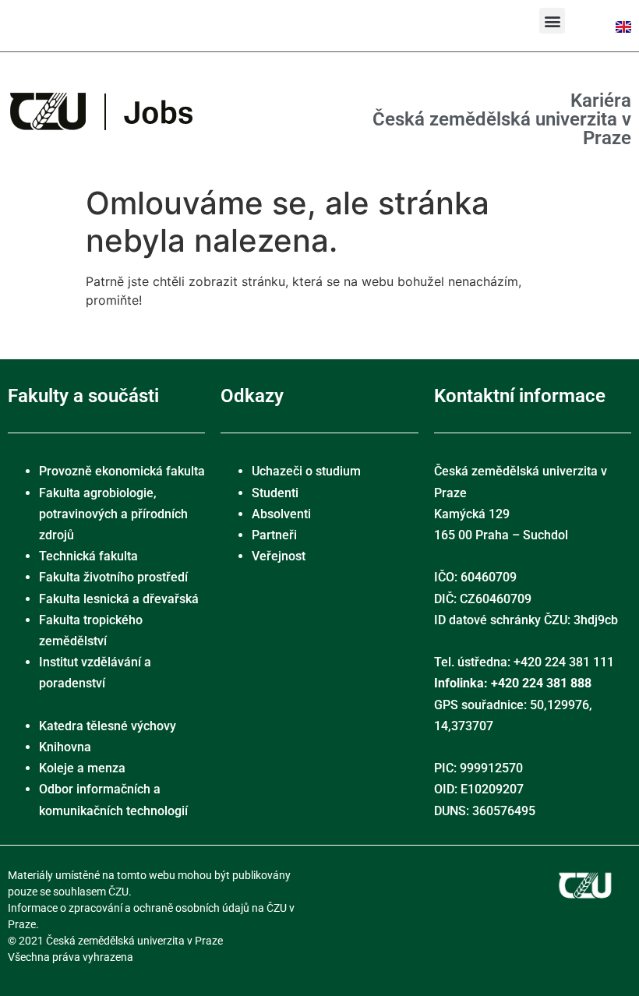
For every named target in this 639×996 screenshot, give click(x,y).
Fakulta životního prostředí (113, 577)
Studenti (275, 493)
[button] (552, 21)
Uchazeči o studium (306, 471)
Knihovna (65, 747)
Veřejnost (278, 556)
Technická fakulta (88, 556)
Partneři (274, 535)
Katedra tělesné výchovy (107, 726)
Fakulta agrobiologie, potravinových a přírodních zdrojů (113, 514)
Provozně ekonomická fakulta (122, 471)
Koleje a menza (82, 768)
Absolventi (281, 514)
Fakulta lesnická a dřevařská (119, 599)
